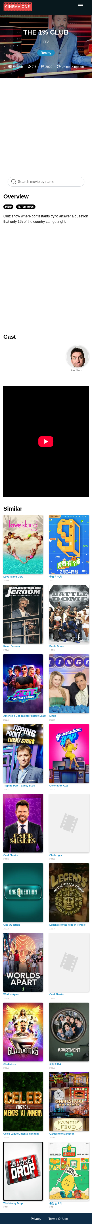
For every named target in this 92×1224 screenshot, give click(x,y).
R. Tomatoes (26, 206)
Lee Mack (76, 370)
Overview (16, 196)
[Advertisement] (46, 125)
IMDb (8, 206)
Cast (9, 336)
